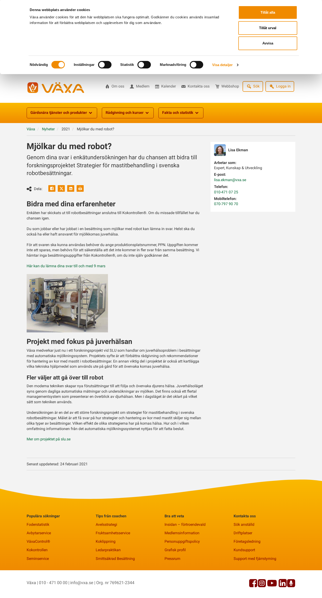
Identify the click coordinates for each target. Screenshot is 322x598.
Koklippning (106, 541)
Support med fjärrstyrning (255, 558)
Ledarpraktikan (108, 550)
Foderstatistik (38, 524)
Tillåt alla (267, 12)
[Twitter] (61, 188)
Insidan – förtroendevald (185, 524)
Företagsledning (247, 541)
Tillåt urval (267, 28)
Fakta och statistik (177, 112)
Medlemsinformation (182, 533)
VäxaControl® (38, 541)
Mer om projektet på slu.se (48, 439)
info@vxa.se (81, 582)
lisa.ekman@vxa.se (230, 180)
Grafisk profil (175, 550)
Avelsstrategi (106, 524)
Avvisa (267, 43)
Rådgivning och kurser (125, 112)
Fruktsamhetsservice (113, 533)
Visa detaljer (222, 65)
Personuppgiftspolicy (182, 541)
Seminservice (38, 558)
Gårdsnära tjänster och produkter (58, 112)
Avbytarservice (39, 533)
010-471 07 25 (226, 192)
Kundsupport (244, 550)
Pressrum (172, 558)
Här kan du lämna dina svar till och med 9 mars (66, 266)
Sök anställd (244, 524)
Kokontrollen (37, 550)
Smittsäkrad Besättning (115, 558)
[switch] (104, 64)
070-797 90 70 (226, 204)
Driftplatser (243, 533)
